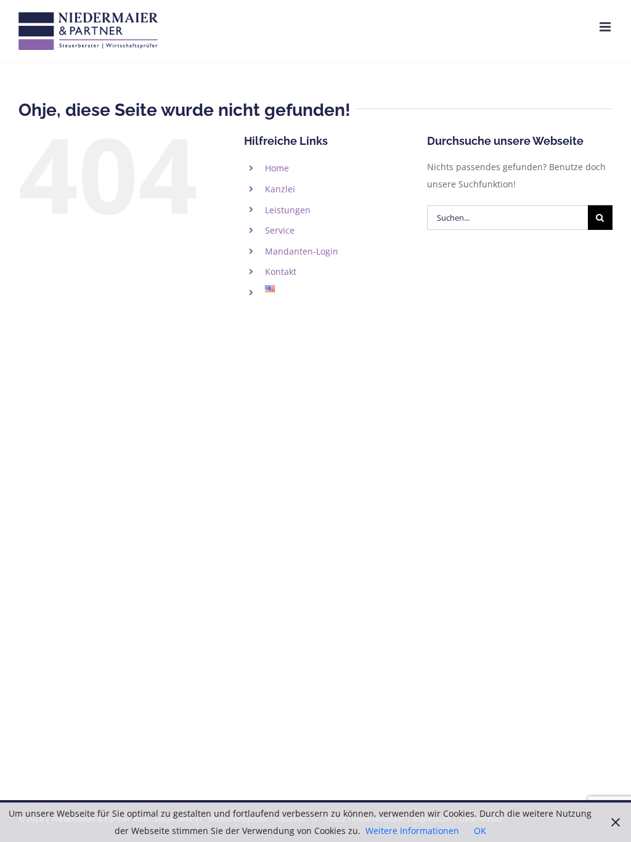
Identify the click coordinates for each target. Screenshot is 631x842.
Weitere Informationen (412, 830)
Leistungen (288, 210)
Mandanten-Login (301, 251)
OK (480, 830)
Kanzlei (280, 189)
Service (280, 230)
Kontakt (280, 271)
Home (277, 168)
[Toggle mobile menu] (606, 26)
